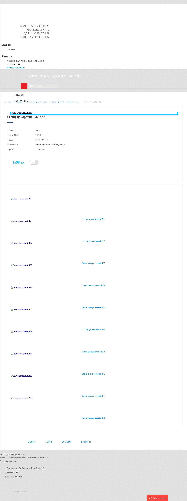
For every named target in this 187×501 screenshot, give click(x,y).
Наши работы (19, 102)
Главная (31, 76)
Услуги (44, 76)
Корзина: (6, 44)
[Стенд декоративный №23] (93, 296)
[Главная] (19, 11)
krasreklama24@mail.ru (16, 68)
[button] (157, 498)
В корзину (54, 162)
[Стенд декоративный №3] (93, 319)
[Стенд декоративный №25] (21, 113)
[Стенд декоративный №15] (93, 252)
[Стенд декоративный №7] (93, 230)
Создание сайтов (19, 492)
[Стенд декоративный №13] (93, 385)
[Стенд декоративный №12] (93, 363)
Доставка (59, 76)
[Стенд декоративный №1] (93, 208)
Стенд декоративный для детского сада (64, 102)
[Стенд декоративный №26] (93, 407)
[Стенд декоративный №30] (93, 274)
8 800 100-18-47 (13, 64)
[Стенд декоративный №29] (93, 341)
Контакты (75, 76)
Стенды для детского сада (37, 102)
